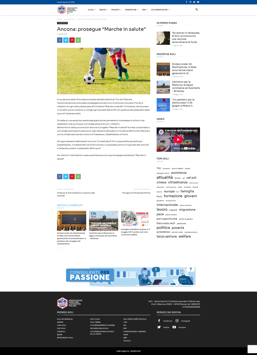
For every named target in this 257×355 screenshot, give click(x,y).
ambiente (166, 168)
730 (159, 168)
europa (169, 191)
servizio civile (177, 232)
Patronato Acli (166, 223)
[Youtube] (198, 2)
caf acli (191, 177)
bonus (178, 178)
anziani (187, 168)
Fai (177, 192)
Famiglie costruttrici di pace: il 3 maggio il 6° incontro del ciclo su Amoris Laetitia (135, 232)
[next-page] (63, 249)
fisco (159, 196)
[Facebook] (187, 2)
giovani (190, 196)
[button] (197, 10)
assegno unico (163, 173)
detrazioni (160, 187)
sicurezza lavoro (191, 232)
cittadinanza (178, 182)
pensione (181, 223)
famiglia (187, 191)
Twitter (166, 327)
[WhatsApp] (78, 40)
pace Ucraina (171, 215)
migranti (173, 210)
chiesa (161, 182)
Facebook (167, 321)
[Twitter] (194, 2)
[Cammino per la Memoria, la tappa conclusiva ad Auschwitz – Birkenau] (103, 221)
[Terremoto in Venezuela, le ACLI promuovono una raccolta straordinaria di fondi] (163, 38)
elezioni (159, 192)
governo (160, 201)
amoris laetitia (177, 168)
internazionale (167, 204)
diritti (180, 187)
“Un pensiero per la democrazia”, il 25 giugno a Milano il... (183, 102)
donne (195, 187)
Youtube (182, 327)
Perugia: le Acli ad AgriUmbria (136, 193)
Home (59, 19)
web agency (122, 351)
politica (163, 227)
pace (160, 214)
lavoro (162, 209)
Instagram (185, 321)
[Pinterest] (72, 40)
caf (183, 178)
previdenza (163, 232)
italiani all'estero (186, 205)
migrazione (187, 209)
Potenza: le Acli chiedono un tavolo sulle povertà (76, 194)
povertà (178, 227)
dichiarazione (171, 187)
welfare (185, 236)
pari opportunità (167, 218)
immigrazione (171, 201)
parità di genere (186, 219)
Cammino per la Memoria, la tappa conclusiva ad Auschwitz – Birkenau (103, 236)
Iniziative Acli (70, 19)
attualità (165, 177)
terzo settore (167, 236)
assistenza (179, 172)
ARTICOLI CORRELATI (70, 205)
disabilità (187, 187)
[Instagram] (190, 2)
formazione (173, 196)
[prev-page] (58, 249)
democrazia (193, 183)
